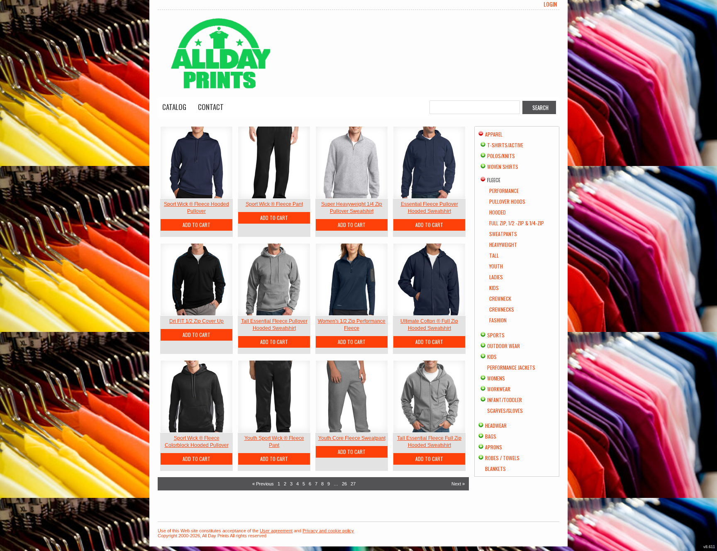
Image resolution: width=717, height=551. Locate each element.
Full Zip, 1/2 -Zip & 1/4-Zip (516, 223)
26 (344, 483)
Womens (496, 378)
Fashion (498, 320)
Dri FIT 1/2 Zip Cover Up (196, 321)
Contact (211, 107)
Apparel (493, 134)
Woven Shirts (502, 166)
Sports (496, 335)
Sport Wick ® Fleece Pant (274, 204)
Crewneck (500, 298)
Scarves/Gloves (505, 410)
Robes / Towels (502, 457)
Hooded (497, 212)
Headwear (496, 425)
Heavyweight (503, 244)
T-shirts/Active (505, 145)
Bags (490, 436)
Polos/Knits (501, 155)
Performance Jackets (511, 367)
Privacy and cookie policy (328, 530)
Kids (494, 287)
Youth (496, 266)
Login (550, 4)
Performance (504, 190)
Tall (494, 255)
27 (353, 483)
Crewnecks (501, 309)
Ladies (496, 276)
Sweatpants (503, 233)
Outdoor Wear (503, 345)
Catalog (174, 107)
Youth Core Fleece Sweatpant (351, 438)
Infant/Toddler (504, 399)
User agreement (276, 530)
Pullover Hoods (507, 201)
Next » (458, 483)
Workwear (498, 389)
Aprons (493, 447)
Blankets (495, 468)
